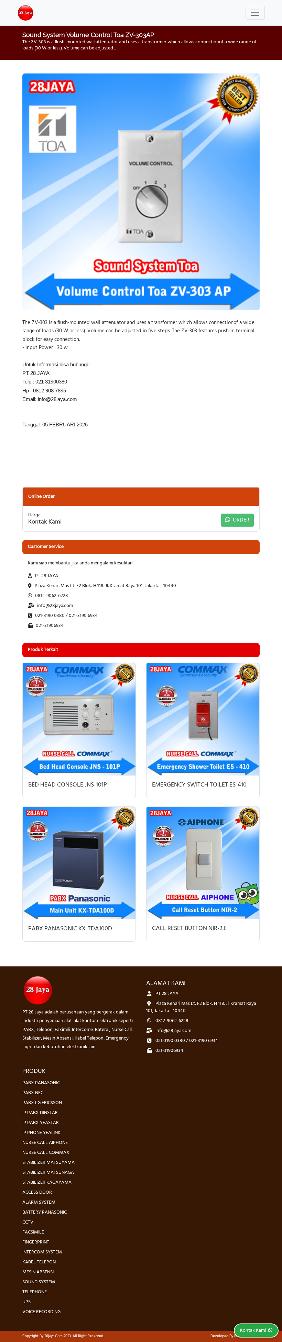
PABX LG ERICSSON (42, 1103)
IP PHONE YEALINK (41, 1133)
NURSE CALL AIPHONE (45, 1143)
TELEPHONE (34, 1292)
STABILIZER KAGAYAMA (47, 1182)
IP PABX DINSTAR (40, 1113)
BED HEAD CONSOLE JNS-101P (67, 785)
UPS (26, 1302)
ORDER (240, 520)
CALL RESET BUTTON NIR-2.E (189, 928)
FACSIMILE (33, 1232)
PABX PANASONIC (41, 1083)
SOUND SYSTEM (38, 1282)
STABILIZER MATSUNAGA (48, 1173)
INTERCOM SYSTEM (42, 1252)
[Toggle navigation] (255, 13)
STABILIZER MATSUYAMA (48, 1163)
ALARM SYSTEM (38, 1202)
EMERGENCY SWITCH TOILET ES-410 (199, 785)
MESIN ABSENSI (38, 1272)
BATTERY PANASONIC (44, 1212)
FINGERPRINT (35, 1242)
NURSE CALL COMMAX (45, 1153)
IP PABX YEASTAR (40, 1123)
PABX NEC (32, 1093)
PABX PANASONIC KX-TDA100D (70, 929)
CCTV (27, 1222)
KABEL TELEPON (39, 1262)
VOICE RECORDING (41, 1312)
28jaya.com (53, 1336)
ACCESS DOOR (37, 1192)
